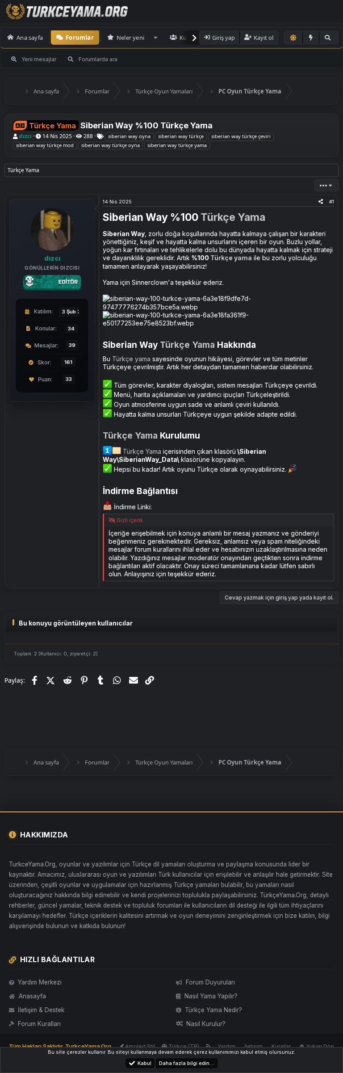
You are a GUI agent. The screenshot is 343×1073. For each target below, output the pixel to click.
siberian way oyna (129, 136)
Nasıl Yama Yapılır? (211, 996)
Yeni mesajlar (38, 59)
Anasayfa (32, 996)
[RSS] (208, 1046)
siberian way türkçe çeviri (241, 136)
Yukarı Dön (319, 1046)
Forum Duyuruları (210, 982)
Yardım (226, 1046)
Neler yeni (130, 38)
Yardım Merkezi (40, 982)
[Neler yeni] (310, 37)
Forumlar (80, 38)
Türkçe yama (231, 258)
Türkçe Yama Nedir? (213, 1010)
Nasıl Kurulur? (206, 1023)
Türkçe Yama (233, 217)
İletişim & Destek (41, 1010)
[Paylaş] (320, 201)
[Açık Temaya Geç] (293, 37)
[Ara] (328, 37)
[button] (156, 37)
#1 (331, 202)
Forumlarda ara (98, 59)
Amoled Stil (139, 1046)
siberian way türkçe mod (45, 145)
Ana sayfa (30, 38)
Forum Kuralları (39, 1023)
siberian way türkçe (181, 136)
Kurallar (281, 1046)
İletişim (253, 1046)
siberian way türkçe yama (177, 145)
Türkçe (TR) (183, 1046)
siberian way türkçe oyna (110, 145)
